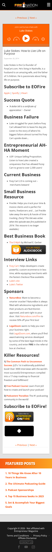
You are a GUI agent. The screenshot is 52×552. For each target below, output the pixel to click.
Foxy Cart (14, 265)
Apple (7, 93)
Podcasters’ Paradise (17, 395)
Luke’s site (14, 280)
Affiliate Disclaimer (27, 538)
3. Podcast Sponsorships (19, 490)
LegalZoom (15, 325)
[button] (3, 5)
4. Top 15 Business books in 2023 (24, 496)
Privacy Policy (40, 535)
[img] (8, 39)
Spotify (15, 93)
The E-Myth (15, 242)
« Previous (21, 17)
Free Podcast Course (17, 386)
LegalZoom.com (22, 333)
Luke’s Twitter (16, 284)
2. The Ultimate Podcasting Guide (25, 483)
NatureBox (15, 297)
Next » (33, 17)
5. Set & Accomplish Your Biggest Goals (25, 504)
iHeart (24, 93)
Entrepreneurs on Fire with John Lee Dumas (26, 4)
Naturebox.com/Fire (30, 316)
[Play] (27, 38)
